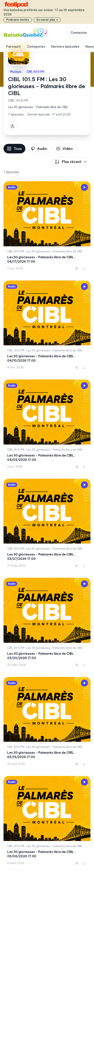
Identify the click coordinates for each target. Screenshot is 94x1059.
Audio (42, 148)
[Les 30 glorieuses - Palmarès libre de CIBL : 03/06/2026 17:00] (47, 823)
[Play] (84, 187)
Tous (18, 148)
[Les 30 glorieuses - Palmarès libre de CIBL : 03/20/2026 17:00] (47, 625)
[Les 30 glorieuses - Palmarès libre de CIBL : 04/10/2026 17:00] (47, 327)
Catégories (36, 47)
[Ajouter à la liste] (77, 268)
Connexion (79, 33)
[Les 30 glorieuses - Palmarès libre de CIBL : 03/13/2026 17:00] (47, 724)
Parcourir (13, 47)
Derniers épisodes (65, 47)
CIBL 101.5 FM (35, 71)
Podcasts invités (17, 19)
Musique (15, 71)
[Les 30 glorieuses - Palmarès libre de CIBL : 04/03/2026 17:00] (47, 426)
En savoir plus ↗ (47, 19)
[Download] (84, 268)
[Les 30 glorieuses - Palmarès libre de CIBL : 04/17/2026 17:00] (47, 228)
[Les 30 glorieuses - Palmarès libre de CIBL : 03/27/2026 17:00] (47, 526)
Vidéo (68, 148)
